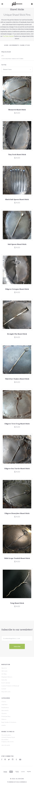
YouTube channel (8, 36)
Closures (4, 713)
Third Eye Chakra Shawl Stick (17, 379)
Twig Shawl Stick (17, 603)
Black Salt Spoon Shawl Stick (17, 199)
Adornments (5, 710)
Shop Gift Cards (5, 691)
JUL (2, 55)
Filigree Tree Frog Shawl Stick (17, 424)
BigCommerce (22, 782)
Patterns (3, 719)
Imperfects (4, 704)
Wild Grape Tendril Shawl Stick (17, 558)
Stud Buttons (5, 707)
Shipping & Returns (6, 677)
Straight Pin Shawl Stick (17, 334)
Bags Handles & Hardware (8, 722)
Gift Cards (4, 671)
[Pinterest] (5, 759)
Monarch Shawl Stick (17, 110)
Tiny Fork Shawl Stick (17, 154)
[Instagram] (12, 759)
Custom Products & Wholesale (10, 686)
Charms (3, 701)
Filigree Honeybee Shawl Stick (17, 513)
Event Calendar (5, 683)
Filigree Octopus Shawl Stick (17, 289)
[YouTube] (20, 759)
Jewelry (3, 725)
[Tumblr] (16, 759)
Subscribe (4, 680)
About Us (4, 668)
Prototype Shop (5, 716)
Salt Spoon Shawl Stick (17, 244)
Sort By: (4, 65)
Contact (3, 688)
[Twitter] (9, 759)
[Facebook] (1, 759)
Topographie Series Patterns (12, 58)
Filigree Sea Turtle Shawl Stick (17, 468)
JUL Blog (3, 674)
